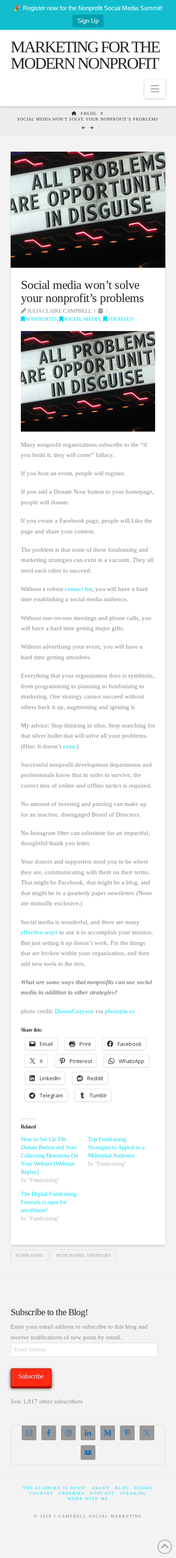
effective (33, 932)
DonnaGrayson (74, 1011)
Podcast (102, 1493)
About (101, 1488)
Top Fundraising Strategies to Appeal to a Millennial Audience (116, 1147)
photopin (116, 1011)
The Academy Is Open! (54, 1488)
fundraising (29, 1255)
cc (132, 1011)
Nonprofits (41, 319)
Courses (41, 1493)
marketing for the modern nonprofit (85, 55)
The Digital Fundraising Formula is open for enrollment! (49, 1202)
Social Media (82, 319)
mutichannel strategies (83, 1255)
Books (144, 1488)
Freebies (72, 1493)
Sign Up (88, 20)
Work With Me (88, 1498)
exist (69, 746)
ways (52, 932)
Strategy (120, 319)
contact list (78, 589)
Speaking (133, 1493)
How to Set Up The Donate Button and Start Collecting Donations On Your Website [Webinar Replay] (49, 1155)
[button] (154, 88)
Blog (122, 1488)
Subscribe (31, 1376)
